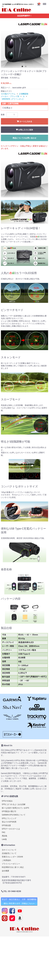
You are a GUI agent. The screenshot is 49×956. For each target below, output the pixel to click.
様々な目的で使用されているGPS (15, 808)
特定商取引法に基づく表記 (13, 867)
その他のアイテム (8, 94)
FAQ (3, 832)
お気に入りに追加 (25, 130)
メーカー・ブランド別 (10, 96)
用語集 (4, 836)
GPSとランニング (9, 818)
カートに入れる (25, 121)
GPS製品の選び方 (9, 811)
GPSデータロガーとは (11, 829)
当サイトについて (9, 850)
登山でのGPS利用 (9, 822)
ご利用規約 (6, 860)
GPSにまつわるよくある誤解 (13, 804)
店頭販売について (9, 853)
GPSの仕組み (7, 801)
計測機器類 (23, 94)
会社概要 (5, 871)
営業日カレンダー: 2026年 (12, 857)
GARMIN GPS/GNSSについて (13, 815)
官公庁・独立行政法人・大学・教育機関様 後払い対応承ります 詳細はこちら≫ (19, 901)
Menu (45, 1)
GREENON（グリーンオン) (12, 99)
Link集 (4, 839)
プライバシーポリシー (11, 864)
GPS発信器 (6, 825)
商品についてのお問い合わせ (24, 138)
